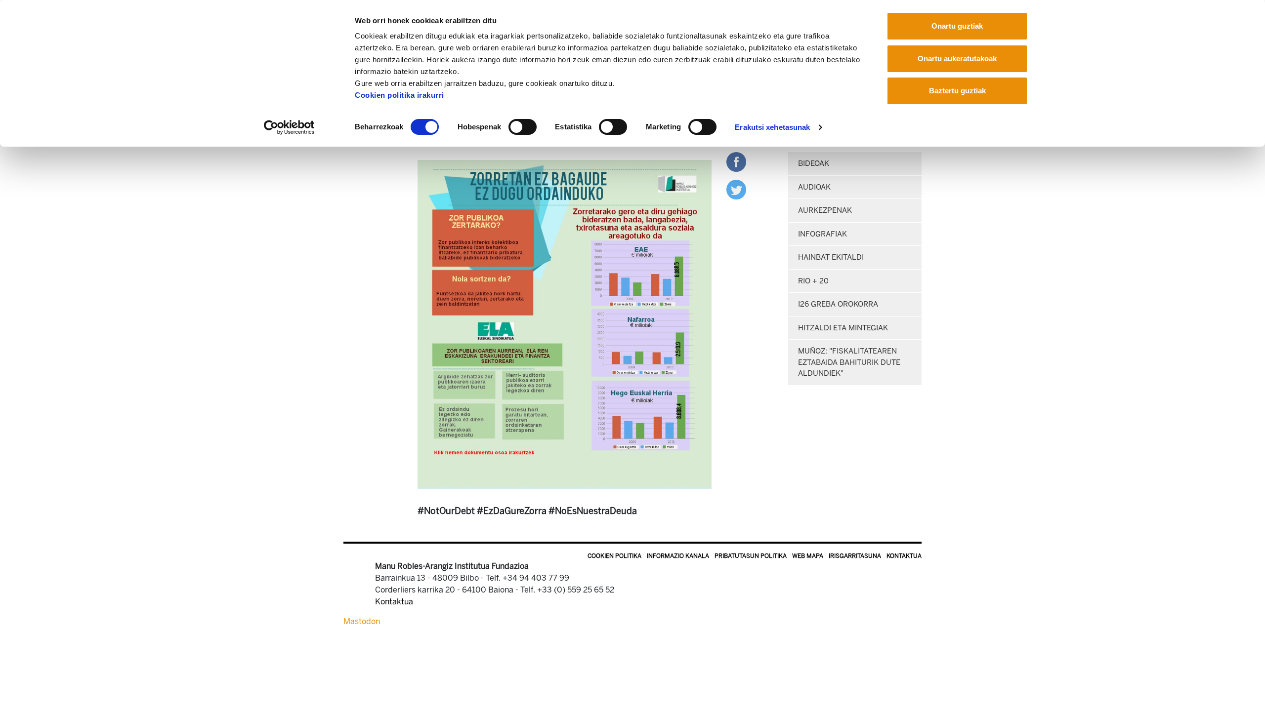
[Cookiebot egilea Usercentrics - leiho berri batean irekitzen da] (289, 127)
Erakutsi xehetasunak (772, 127)
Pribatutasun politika (751, 556)
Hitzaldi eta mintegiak (843, 327)
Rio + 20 (813, 280)
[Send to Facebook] (736, 161)
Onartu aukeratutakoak (957, 58)
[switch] (522, 127)
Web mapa (807, 556)
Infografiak (822, 234)
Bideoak (813, 163)
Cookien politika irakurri (399, 95)
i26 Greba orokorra (838, 304)
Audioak (814, 187)
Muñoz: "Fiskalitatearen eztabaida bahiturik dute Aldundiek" (849, 362)
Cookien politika (614, 556)
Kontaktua (904, 556)
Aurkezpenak (825, 210)
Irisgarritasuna (855, 556)
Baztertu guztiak (957, 90)
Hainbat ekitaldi (831, 257)
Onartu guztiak (957, 26)
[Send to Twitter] (736, 189)
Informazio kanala (678, 556)
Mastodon (361, 621)
